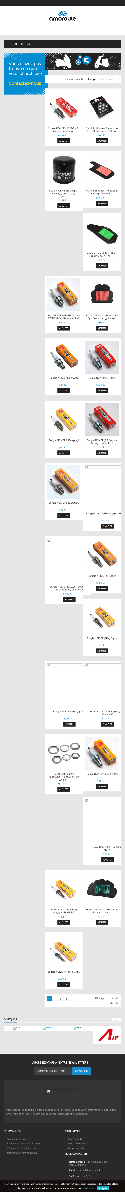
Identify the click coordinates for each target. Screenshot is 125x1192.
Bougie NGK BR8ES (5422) (64, 378)
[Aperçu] (63, 107)
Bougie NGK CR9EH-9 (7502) (102, 638)
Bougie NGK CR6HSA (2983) (64, 502)
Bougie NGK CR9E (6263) (102, 576)
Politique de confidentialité (22, 1152)
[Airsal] (78, 1028)
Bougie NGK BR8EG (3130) (102, 378)
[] (72, 998)
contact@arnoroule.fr (89, 1170)
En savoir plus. (88, 1188)
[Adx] (16, 1028)
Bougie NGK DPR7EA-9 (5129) (69, 711)
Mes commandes (77, 1143)
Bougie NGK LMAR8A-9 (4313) (64, 972)
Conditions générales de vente (24, 1143)
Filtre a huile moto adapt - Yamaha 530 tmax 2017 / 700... (63, 193)
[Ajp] (108, 1035)
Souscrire (81, 1070)
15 (66, 998)
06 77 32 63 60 (84, 1176)
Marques (10, 1019)
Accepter (102, 1188)
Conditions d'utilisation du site (23, 1148)
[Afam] (47, 1028)
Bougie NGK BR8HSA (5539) (64, 440)
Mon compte (75, 1139)
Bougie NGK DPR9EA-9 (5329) (102, 774)
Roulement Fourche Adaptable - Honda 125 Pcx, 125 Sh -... (64, 777)
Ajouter (63, 141)
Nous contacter (76, 1148)
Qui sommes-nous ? (18, 1139)
